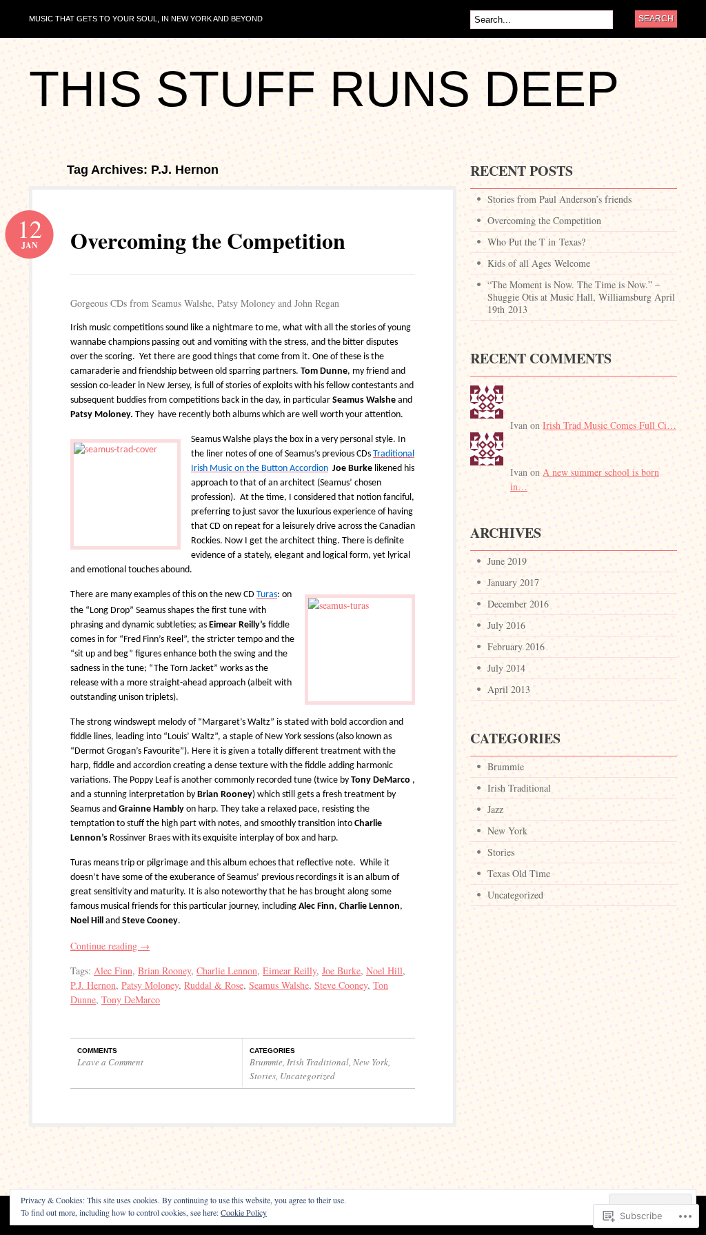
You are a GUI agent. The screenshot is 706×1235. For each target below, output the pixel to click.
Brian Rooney (164, 970)
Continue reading (110, 945)
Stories (263, 1076)
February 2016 (516, 646)
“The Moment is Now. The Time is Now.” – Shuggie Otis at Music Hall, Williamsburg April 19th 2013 (581, 297)
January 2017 (513, 582)
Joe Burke (341, 970)
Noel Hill (384, 970)
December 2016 (518, 603)
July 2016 (506, 625)
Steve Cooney (340, 985)
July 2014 (506, 667)
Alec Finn (113, 970)
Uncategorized (307, 1076)
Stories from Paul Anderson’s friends (559, 198)
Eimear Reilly (289, 970)
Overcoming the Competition (207, 240)
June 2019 (507, 561)
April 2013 (508, 689)
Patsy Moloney (150, 985)
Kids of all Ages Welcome (538, 263)
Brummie (266, 1062)
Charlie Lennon (226, 970)
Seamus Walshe (279, 985)
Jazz (495, 809)
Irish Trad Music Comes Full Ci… (609, 425)
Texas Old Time (518, 873)
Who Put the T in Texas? (536, 241)
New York (370, 1062)
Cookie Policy (244, 1212)
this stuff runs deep (324, 89)
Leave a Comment (110, 1062)
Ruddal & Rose (213, 985)
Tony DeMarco (130, 999)
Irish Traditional (318, 1062)
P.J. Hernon (93, 985)
